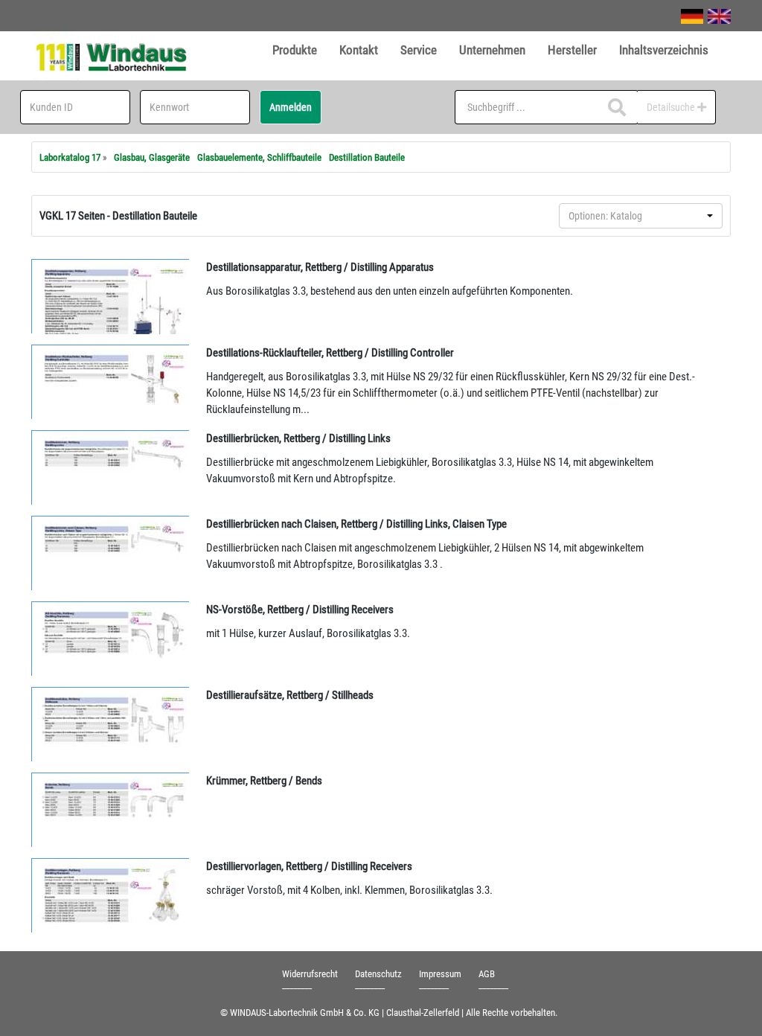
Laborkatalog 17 (69, 157)
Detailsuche (672, 107)
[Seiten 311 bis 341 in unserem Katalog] (111, 296)
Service (418, 49)
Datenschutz (378, 973)
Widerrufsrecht (310, 973)
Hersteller (572, 49)
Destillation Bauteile (367, 157)
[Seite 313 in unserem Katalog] (111, 724)
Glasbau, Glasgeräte (152, 157)
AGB (486, 973)
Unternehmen (492, 49)
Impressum (440, 973)
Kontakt (358, 49)
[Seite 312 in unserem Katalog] (111, 381)
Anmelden (290, 107)
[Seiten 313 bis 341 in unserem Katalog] (111, 895)
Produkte (294, 49)
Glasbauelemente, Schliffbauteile (259, 157)
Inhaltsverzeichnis (663, 49)
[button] (641, 215)
